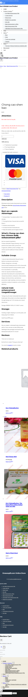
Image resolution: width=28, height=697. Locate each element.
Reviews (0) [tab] (7, 196)
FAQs (6, 37)
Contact (7, 41)
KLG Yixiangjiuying (12, 408)
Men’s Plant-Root (12, 553)
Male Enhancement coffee (11, 24)
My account (6, 48)
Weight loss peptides (10, 20)
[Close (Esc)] (4, 654)
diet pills (7, 22)
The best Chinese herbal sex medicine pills (16, 46)
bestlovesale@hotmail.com (15, 579)
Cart (5, 50)
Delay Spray (8, 17)
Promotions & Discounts (8, 611)
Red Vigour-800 (11, 456)
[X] (3, 3)
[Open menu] (1, 60)
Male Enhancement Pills (11, 26)
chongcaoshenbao (6, 190)
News (4, 683)
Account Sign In (6, 605)
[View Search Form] (1, 56)
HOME (5, 9)
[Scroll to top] (1, 647)
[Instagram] (4, 3)
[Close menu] (0, 658)
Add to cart (4, 138)
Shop (5, 30)
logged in (10, 345)
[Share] (3, 654)
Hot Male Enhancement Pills (12, 13)
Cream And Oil (8, 15)
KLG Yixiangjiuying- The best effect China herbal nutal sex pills (14, 504)
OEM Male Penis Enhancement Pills (14, 28)
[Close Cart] (1, 640)
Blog (6, 35)
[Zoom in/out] (0, 654)
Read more (8, 461)
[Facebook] (1, 3)
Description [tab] (7, 194)
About (4, 676)
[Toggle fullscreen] (1, 654)
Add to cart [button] (8, 413)
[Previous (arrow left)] (0, 652)
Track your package (10, 39)
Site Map (5, 613)
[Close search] (1, 691)
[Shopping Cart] (1, 53)
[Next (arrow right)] (1, 652)
